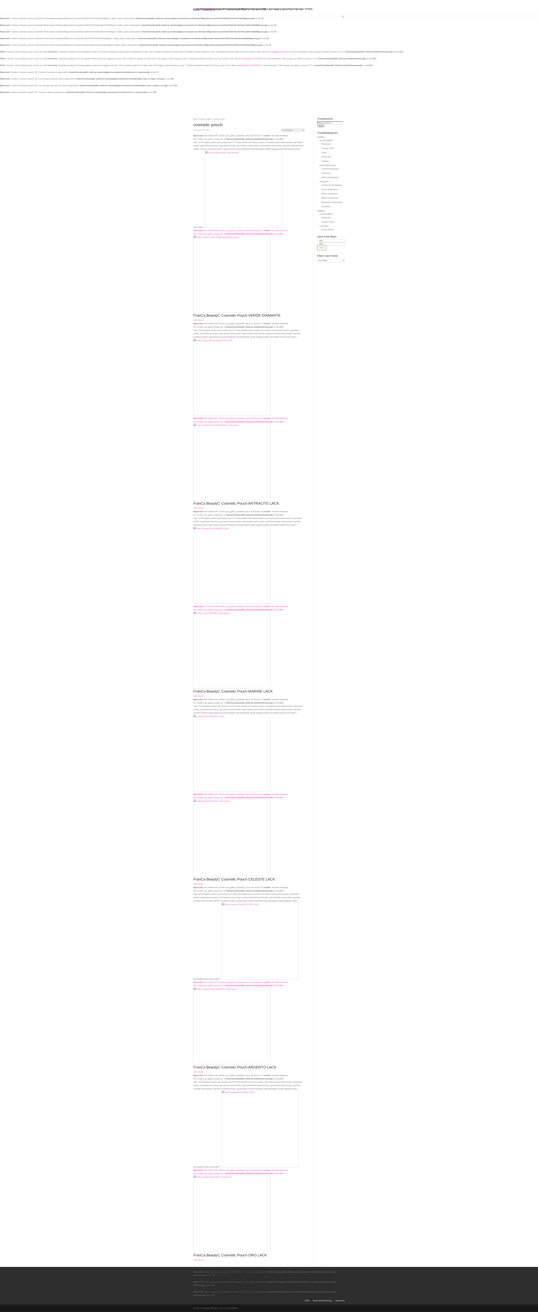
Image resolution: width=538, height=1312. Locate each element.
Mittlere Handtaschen (330, 198)
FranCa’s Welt (260, 10)
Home (196, 10)
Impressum (340, 1301)
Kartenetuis (326, 173)
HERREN (321, 211)
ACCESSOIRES (326, 140)
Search (321, 126)
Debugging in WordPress (280, 52)
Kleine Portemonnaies (330, 177)
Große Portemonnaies (330, 169)
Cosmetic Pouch (328, 148)
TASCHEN (323, 182)
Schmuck (325, 161)
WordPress (233, 1308)
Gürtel (324, 153)
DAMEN (320, 137)
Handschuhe (326, 157)
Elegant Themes (210, 1308)
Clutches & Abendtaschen (332, 185)
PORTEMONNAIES (327, 165)
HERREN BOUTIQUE (236, 10)
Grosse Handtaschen (329, 189)
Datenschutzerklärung (322, 1301)
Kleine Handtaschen (329, 194)
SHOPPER (326, 207)
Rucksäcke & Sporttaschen (332, 202)
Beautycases (326, 144)
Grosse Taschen (328, 230)
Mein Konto (280, 10)
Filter (322, 248)
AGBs (306, 1301)
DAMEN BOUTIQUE (212, 10)
